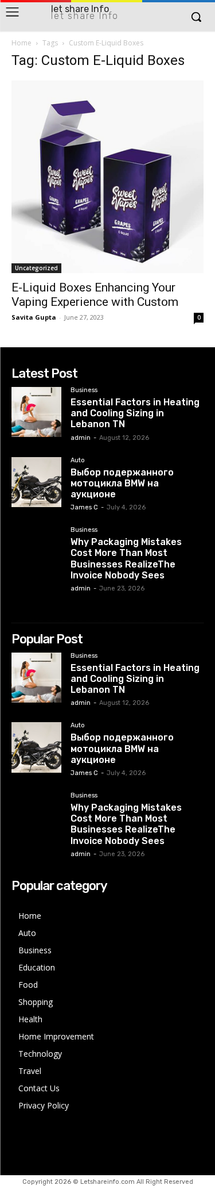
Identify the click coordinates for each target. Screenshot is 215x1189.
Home (21, 43)
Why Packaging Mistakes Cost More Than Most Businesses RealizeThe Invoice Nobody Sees (126, 558)
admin (81, 438)
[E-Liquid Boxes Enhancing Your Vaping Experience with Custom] (107, 176)
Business (84, 390)
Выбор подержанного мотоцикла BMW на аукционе (122, 483)
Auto (78, 460)
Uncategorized (36, 268)
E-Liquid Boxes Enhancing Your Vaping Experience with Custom (94, 295)
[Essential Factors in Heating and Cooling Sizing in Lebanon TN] (36, 412)
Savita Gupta (33, 317)
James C (84, 507)
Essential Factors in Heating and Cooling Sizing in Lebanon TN (135, 413)
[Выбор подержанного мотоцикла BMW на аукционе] (36, 482)
